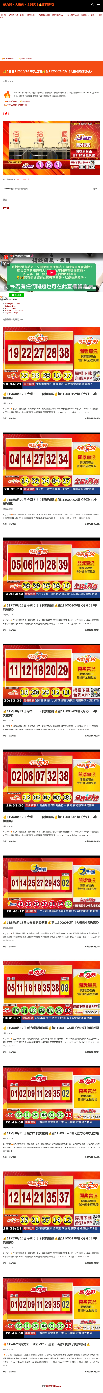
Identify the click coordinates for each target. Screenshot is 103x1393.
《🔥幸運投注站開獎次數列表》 (15, 105)
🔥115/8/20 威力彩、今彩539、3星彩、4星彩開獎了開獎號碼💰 (46, 1344)
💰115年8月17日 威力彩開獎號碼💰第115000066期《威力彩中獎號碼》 (52, 1028)
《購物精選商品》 (58, 15)
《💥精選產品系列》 (25, 58)
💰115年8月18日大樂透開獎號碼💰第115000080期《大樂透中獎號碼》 (51, 922)
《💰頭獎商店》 (24, 101)
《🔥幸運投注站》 (10, 101)
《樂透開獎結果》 (44, 15)
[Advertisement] (51, 37)
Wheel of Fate (11, 308)
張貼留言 (7, 208)
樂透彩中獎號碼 (21, 189)
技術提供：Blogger (53, 1386)
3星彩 (12, 189)
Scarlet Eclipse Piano (14, 310)
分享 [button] (95, 189)
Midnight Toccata (12, 304)
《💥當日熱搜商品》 (8, 58)
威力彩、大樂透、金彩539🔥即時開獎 (28, 4)
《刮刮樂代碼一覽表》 (16, 15)
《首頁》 (3, 15)
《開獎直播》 (31, 15)
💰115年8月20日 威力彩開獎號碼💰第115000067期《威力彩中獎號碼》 (52, 1133)
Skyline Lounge (11, 313)
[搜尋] (92, 4)
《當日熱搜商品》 (73, 15)
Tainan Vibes (10, 306)
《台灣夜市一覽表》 (88, 15)
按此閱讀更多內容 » (92, 418)
